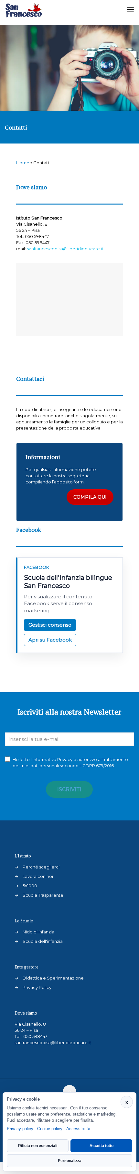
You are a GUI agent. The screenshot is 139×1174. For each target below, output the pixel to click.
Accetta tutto (101, 1145)
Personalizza (69, 1160)
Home (22, 162)
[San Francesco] (25, 10)
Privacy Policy (37, 987)
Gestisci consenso (49, 625)
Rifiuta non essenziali (37, 1145)
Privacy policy (20, 1128)
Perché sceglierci (41, 866)
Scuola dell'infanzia (43, 941)
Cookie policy (49, 1128)
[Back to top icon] (69, 1092)
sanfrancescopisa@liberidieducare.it (65, 248)
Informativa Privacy (52, 759)
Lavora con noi (38, 876)
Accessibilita (78, 1128)
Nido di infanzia (38, 931)
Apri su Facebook (50, 640)
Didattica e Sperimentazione (53, 977)
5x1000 (30, 885)
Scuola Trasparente (43, 895)
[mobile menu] (130, 9)
